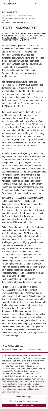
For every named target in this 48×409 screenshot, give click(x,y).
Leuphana (5, 12)
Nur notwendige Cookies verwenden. (24, 401)
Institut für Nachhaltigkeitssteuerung (17, 15)
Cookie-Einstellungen (24, 396)
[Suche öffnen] (35, 3)
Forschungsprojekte (20, 22)
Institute (13, 12)
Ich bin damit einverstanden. (24, 405)
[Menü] (43, 3)
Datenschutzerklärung (10, 392)
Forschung (7, 22)
